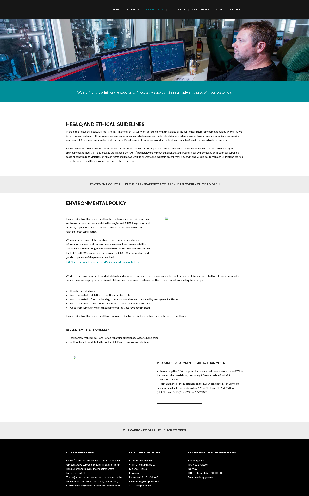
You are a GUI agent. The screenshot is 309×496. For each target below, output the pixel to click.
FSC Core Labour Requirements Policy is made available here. (103, 261)
